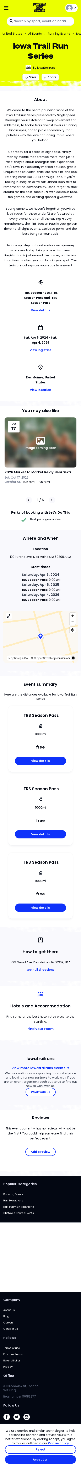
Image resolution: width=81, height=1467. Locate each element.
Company (11, 1299)
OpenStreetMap (46, 658)
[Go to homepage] (40, 8)
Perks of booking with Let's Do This (40, 512)
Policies (9, 1337)
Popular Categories (20, 1184)
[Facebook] (8, 1421)
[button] (40, 636)
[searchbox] (40, 21)
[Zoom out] (73, 622)
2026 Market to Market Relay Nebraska (38, 472)
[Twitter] (18, 1421)
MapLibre (14, 658)
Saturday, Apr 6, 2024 (40, 574)
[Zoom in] (73, 616)
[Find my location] (73, 630)
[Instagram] (28, 1421)
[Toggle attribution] (73, 657)
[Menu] (15, 8)
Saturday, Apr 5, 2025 (40, 584)
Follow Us (11, 1405)
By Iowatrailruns (44, 68)
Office (8, 1375)
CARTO (28, 658)
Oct (14, 423)
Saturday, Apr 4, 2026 (40, 594)
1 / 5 (40, 500)
